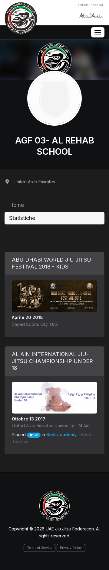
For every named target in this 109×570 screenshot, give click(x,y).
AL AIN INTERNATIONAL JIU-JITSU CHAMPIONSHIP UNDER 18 (52, 361)
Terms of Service (39, 548)
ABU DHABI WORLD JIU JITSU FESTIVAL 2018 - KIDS (51, 263)
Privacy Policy (71, 548)
